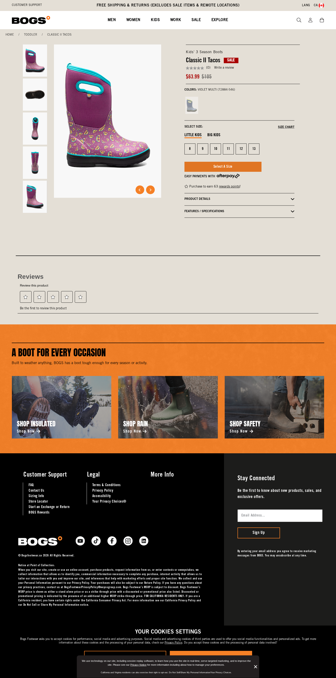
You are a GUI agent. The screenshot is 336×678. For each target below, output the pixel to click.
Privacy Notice (138, 664)
